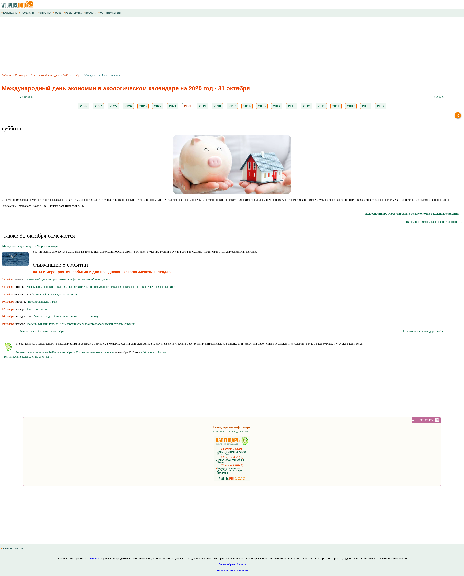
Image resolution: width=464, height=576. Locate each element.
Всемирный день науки (42, 301)
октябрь (76, 75)
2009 (351, 106)
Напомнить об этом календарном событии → (434, 221)
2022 (157, 106)
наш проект (93, 558)
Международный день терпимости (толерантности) (66, 316)
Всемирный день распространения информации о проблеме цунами (68, 279)
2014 (276, 106)
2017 (232, 106)
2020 (65, 75)
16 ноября (8, 316)
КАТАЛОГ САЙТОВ (13, 548)
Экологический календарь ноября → (425, 331)
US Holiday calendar (111, 13)
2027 (98, 106)
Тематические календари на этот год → (28, 356)
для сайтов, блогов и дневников (232, 431)
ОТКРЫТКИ (45, 13)
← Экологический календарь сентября (40, 331)
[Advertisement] (109, 45)
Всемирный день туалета (42, 323)
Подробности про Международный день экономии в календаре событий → (413, 213)
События (6, 75)
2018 (217, 106)
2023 (143, 106)
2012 (306, 106)
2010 (336, 106)
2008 (365, 106)
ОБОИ (58, 13)
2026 (83, 106)
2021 (172, 106)
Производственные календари (95, 352)
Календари (21, 75)
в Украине (147, 352)
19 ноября (8, 323)
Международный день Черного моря (30, 246)
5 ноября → (440, 96)
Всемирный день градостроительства (54, 294)
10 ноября (8, 301)
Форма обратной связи (232, 564)
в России (160, 352)
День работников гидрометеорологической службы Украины (97, 323)
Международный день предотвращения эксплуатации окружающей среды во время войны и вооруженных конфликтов (101, 286)
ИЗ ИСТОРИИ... (73, 13)
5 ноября (7, 279)
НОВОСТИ (91, 13)
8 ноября (7, 294)
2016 (247, 106)
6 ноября (7, 286)
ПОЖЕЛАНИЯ (28, 13)
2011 (321, 106)
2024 (128, 106)
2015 (262, 106)
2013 (291, 106)
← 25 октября (24, 96)
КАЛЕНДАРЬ (10, 13)
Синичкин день (37, 309)
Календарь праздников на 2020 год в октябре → (46, 352)
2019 (202, 106)
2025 (113, 106)
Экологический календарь (45, 75)
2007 (380, 106)
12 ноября (8, 309)
